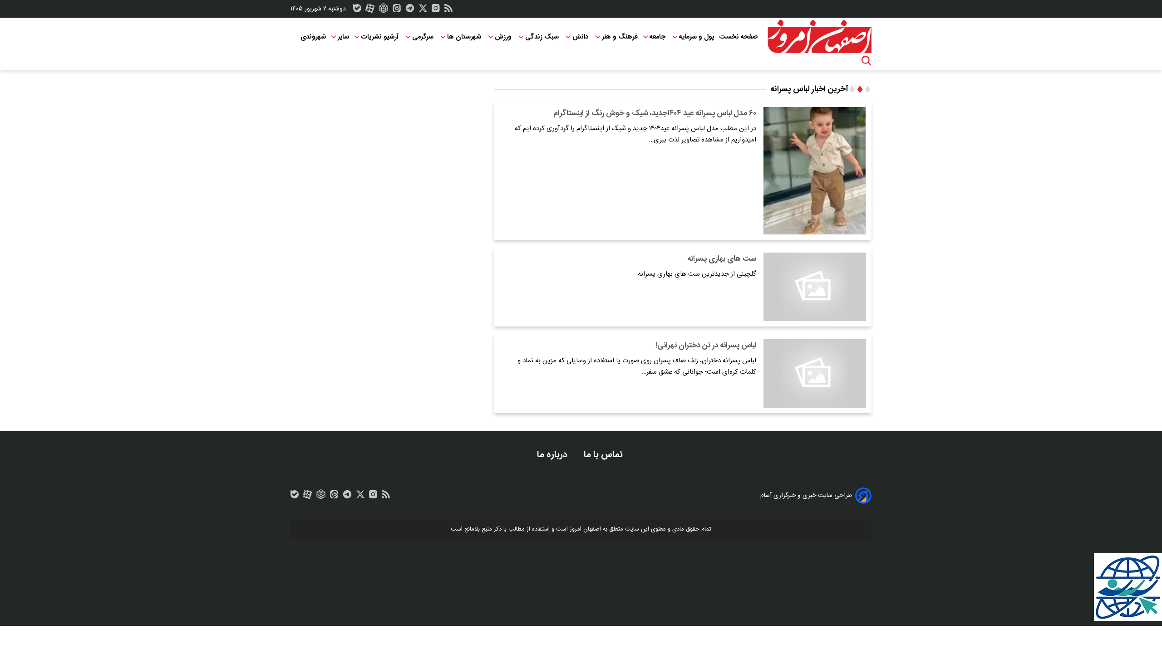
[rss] (448, 10)
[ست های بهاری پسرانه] (814, 287)
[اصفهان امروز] (819, 36)
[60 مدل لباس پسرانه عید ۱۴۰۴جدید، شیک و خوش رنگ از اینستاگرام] (814, 170)
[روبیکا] (384, 10)
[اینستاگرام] (435, 10)
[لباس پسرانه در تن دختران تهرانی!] (814, 373)
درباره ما (553, 454)
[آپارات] (369, 10)
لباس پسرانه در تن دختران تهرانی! (705, 345)
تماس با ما (604, 454)
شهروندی (313, 37)
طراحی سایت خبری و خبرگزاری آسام (806, 495)
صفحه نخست (738, 37)
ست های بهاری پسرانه (721, 259)
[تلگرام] (410, 10)
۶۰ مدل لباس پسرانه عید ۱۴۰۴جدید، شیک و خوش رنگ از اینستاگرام (654, 113)
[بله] (357, 10)
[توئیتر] (423, 10)
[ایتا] (397, 10)
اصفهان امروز (585, 529)
